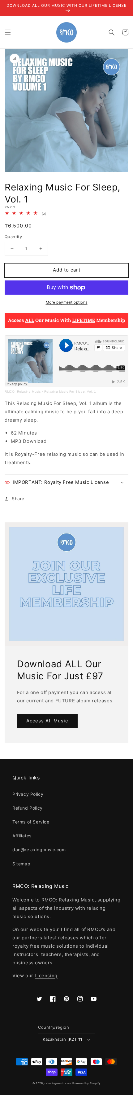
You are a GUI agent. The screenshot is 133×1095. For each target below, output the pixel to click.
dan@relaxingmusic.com (39, 849)
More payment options (67, 302)
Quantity (13, 236)
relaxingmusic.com (58, 1083)
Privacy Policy (27, 794)
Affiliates (22, 835)
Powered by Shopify (86, 1083)
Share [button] (18, 498)
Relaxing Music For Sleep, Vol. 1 (70, 391)
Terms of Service (30, 821)
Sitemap (21, 863)
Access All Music (47, 721)
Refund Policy (27, 808)
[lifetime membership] (66, 326)
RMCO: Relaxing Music (23, 391)
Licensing (46, 976)
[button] (8, 32)
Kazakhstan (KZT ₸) (62, 1039)
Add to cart (66, 270)
